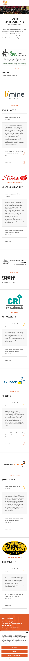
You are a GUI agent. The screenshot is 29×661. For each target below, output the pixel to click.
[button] (27, 632)
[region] (14, 135)
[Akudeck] (14, 380)
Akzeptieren (14, 647)
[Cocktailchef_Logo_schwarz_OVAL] (14, 548)
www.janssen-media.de (14, 475)
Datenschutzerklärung (15, 658)
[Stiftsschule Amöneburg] (14, 261)
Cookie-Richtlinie (8, 658)
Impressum (22, 658)
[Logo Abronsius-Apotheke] (14, 177)
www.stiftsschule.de (14, 272)
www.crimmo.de (14, 312)
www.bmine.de (14, 105)
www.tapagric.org (14, 68)
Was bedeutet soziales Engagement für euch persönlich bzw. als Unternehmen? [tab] (14, 154)
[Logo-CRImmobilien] (14, 301)
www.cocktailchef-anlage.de (14, 557)
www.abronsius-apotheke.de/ (14, 182)
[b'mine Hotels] (14, 95)
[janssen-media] (14, 464)
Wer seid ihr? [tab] (8, 162)
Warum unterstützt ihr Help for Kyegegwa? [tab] (12, 118)
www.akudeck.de (14, 391)
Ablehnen (14, 651)
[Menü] (25, 3)
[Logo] (12, 3)
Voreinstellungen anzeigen (14, 655)
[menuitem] (25, 3)
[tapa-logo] (14, 57)
